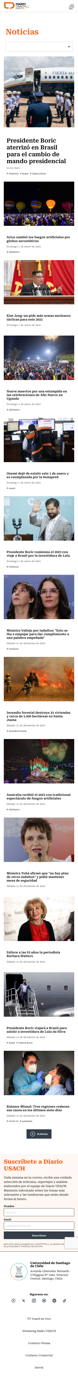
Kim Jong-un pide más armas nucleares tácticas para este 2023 (39, 317)
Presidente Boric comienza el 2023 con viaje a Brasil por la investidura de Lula (38, 553)
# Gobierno (13, 173)
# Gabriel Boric (38, 173)
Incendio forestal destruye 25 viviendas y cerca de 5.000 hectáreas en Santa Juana (38, 716)
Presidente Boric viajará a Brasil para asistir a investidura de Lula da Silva (37, 1029)
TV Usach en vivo (39, 1318)
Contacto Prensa (39, 1343)
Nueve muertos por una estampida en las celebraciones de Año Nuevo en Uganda (37, 395)
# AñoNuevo (13, 251)
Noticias (42, 1134)
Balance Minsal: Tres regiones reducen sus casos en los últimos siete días (38, 1108)
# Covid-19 (12, 1121)
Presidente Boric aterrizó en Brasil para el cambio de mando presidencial (36, 150)
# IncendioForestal (17, 731)
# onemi (11, 488)
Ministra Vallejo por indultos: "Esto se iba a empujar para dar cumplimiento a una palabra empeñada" (38, 634)
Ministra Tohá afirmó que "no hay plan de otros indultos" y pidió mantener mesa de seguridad (38, 877)
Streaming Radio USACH (39, 1330)
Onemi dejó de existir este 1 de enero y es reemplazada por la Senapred (38, 475)
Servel (39, 1367)
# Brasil (24, 173)
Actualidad (15, 132)
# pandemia (26, 1121)
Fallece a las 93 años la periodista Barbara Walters (33, 954)
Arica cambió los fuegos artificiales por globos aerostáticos (38, 238)
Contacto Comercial (39, 1355)
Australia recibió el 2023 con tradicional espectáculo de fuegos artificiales (39, 796)
